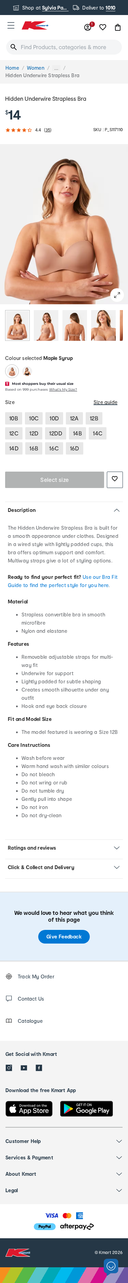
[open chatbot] (111, 1267)
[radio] (17, 325)
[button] (10, 25)
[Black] (27, 371)
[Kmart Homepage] (34, 25)
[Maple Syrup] (12, 371)
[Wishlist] (103, 27)
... (56, 68)
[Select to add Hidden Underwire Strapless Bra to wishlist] (115, 480)
